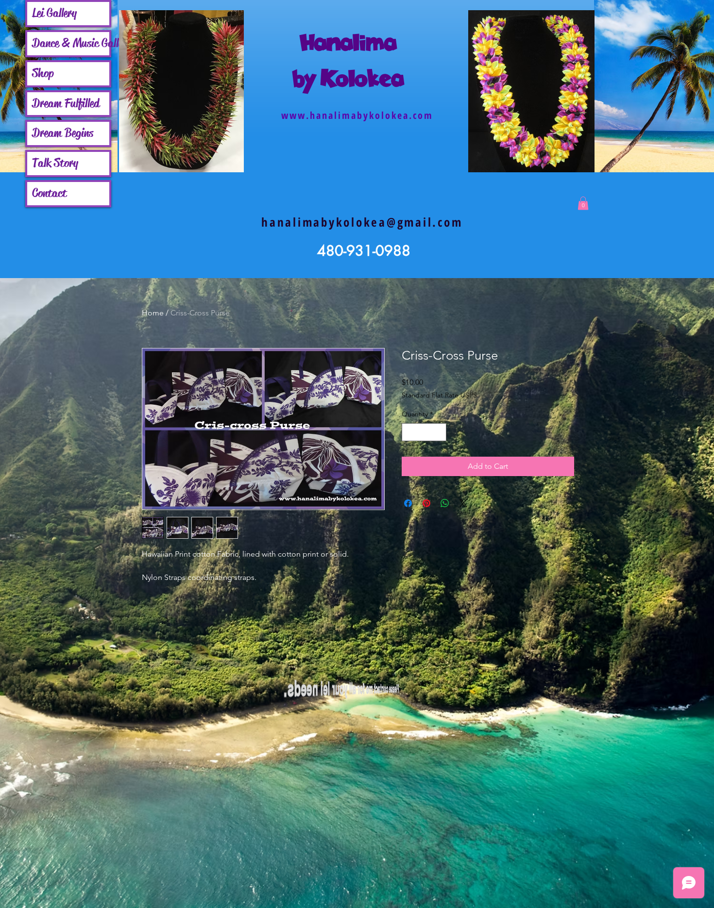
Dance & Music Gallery (70, 43)
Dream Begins (62, 133)
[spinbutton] (424, 432)
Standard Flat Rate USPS (439, 395)
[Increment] (439, 432)
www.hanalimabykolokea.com (357, 115)
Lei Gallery (54, 13)
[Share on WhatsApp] (445, 503)
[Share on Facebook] (408, 503)
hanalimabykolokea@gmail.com (361, 222)
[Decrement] (409, 432)
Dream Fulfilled (66, 103)
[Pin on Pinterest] (426, 503)
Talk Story (55, 163)
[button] (583, 203)
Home (153, 312)
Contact (49, 193)
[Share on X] (463, 503)
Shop (43, 73)
